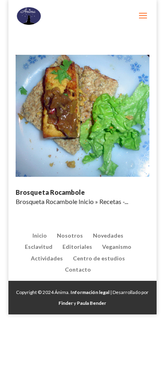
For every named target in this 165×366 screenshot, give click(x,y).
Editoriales (77, 246)
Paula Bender (91, 303)
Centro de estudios (99, 258)
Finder (65, 303)
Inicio (39, 235)
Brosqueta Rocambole (50, 192)
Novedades (108, 235)
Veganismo (116, 246)
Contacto (78, 269)
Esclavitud (38, 246)
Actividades (47, 258)
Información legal (89, 292)
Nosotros (70, 235)
